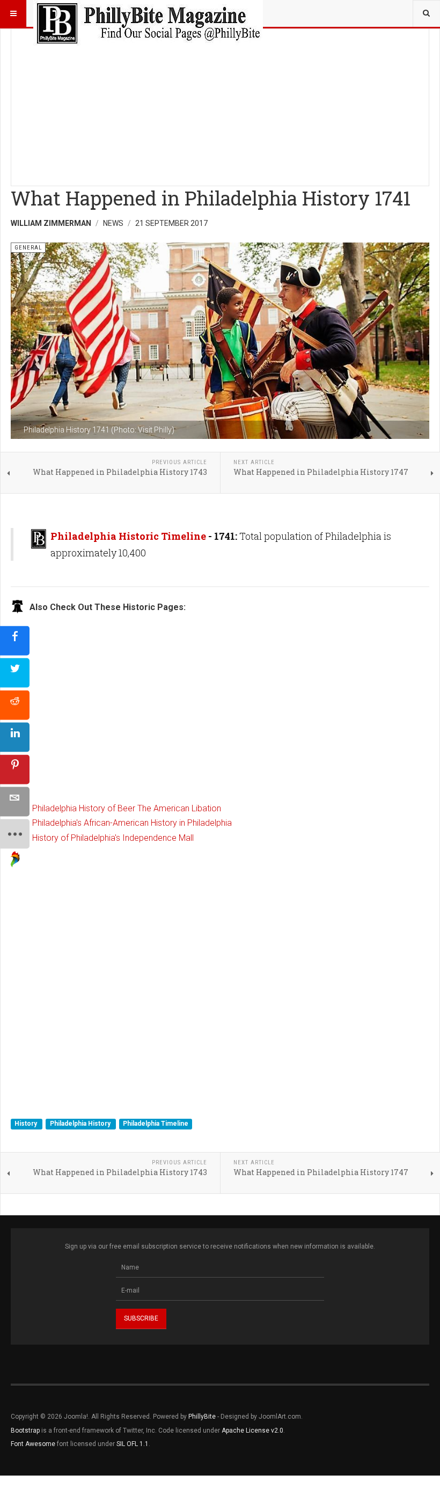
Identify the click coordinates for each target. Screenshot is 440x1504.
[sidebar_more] (15, 833)
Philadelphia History (81, 1123)
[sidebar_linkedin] (15, 737)
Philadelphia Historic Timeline (128, 536)
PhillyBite (202, 1416)
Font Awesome (33, 1444)
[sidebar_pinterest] (15, 769)
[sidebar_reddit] (15, 705)
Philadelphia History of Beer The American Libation (126, 808)
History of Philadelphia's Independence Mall (113, 838)
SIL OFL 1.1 (132, 1444)
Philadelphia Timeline (155, 1123)
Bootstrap (25, 1430)
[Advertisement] (220, 104)
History (26, 1123)
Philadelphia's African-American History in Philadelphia (132, 823)
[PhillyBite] (148, 13)
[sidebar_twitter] (15, 672)
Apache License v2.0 (252, 1430)
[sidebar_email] (15, 801)
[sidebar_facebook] (15, 640)
